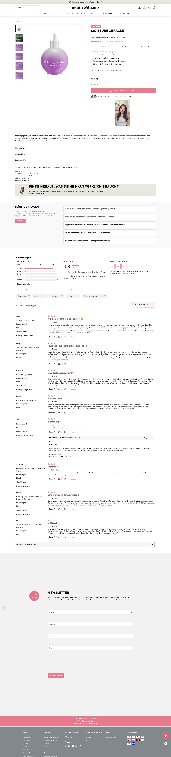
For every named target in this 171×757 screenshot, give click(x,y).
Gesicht (43, 14)
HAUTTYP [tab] (145, 47)
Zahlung (46, 743)
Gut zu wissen (20, 148)
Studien (76, 167)
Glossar (25, 743)
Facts (87, 740)
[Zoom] (54, 54)
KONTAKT (20, 221)
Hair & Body (68, 14)
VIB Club (81, 14)
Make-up (55, 14)
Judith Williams (123, 14)
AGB (45, 747)
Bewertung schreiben (117, 41)
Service (92, 14)
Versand (103, 82)
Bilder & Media (111, 737)
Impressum (48, 750)
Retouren (26, 740)
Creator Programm (29, 753)
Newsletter (27, 737)
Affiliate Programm (29, 750)
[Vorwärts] (19, 82)
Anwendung (20, 154)
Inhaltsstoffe (20, 160)
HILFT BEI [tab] (123, 47)
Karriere (88, 737)
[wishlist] (149, 7)
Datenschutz (48, 753)
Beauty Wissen (106, 14)
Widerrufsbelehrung (50, 740)
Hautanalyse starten (37, 193)
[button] (166, 743)
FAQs (25, 747)
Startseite (18, 21)
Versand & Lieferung (51, 737)
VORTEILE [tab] (102, 47)
